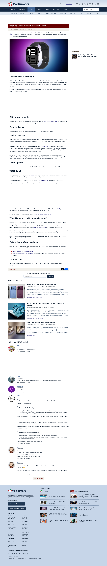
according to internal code (50, 121)
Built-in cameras (17, 251)
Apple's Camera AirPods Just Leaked (58, 496)
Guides (31, 9)
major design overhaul (49, 224)
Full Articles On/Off (20, 558)
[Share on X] (62, 269)
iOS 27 (31, 13)
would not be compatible (39, 227)
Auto (34, 558)
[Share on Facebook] (66, 269)
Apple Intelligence (43, 180)
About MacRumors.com (16, 504)
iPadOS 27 (39, 13)
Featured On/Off (12, 558)
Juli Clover (33, 29)
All (98, 13)
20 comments (39, 297)
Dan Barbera (11, 538)
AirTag (80, 13)
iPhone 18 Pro (13, 13)
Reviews (46, 9)
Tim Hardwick (51, 307)
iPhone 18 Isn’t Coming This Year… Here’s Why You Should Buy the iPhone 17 (58, 515)
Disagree (28, 351)
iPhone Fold (23, 13)
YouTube (45, 491)
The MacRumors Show (81, 491)
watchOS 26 (31, 175)
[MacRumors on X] (85, 4)
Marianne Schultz (25, 532)
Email (9, 518)
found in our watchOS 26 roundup (42, 214)
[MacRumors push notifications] (93, 4)
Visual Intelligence (28, 251)
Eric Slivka (24, 515)
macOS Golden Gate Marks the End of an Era (41, 322)
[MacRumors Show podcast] (77, 4)
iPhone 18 (88, 13)
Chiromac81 (20, 386)
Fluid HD (30, 558)
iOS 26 (58, 209)
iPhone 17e (72, 13)
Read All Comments (38, 478)
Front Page (13, 9)
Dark (39, 558)
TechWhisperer (20, 376)
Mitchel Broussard (12, 527)
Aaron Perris (24, 544)
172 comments (39, 318)
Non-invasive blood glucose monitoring (23, 253)
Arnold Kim (10, 515)
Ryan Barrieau (25, 538)
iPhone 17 (12, 34)
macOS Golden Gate (51, 13)
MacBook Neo (63, 13)
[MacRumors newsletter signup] (98, 4)
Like (24, 351)
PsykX (18, 447)
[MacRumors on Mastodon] (87, 4)
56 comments (13, 269)
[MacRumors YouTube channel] (90, 4)
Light (36, 558)
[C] (11, 392)
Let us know (69, 4)
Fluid (26, 558)
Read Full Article (31, 297)
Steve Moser (11, 544)
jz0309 (18, 395)
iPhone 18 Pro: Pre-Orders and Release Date (41, 284)
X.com (12, 518)
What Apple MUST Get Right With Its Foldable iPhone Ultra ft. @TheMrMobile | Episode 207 (89, 496)
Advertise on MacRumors (17, 508)
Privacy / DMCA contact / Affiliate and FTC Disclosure (19, 553)
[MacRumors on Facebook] (82, 4)
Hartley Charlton (11, 532)
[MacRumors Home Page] (18, 4)
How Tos (38, 9)
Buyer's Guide (56, 9)
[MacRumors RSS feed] (95, 4)
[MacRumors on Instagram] (80, 4)
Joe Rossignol (51, 286)
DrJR (18, 345)
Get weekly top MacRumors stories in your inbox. (39, 273)
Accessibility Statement (13, 556)
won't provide (45, 146)
